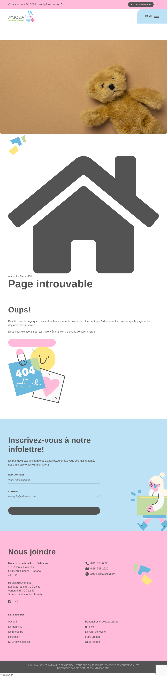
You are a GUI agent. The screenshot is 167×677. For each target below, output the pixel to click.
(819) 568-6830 (99, 563)
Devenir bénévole (95, 631)
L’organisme (15, 626)
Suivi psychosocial (19, 641)
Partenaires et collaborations (101, 621)
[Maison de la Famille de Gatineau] (25, 16)
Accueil (12, 621)
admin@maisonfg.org (102, 574)
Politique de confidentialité (122, 665)
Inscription (14, 636)
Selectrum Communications (92, 668)
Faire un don (92, 636)
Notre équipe (15, 631)
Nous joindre (92, 641)
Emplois (90, 626)
